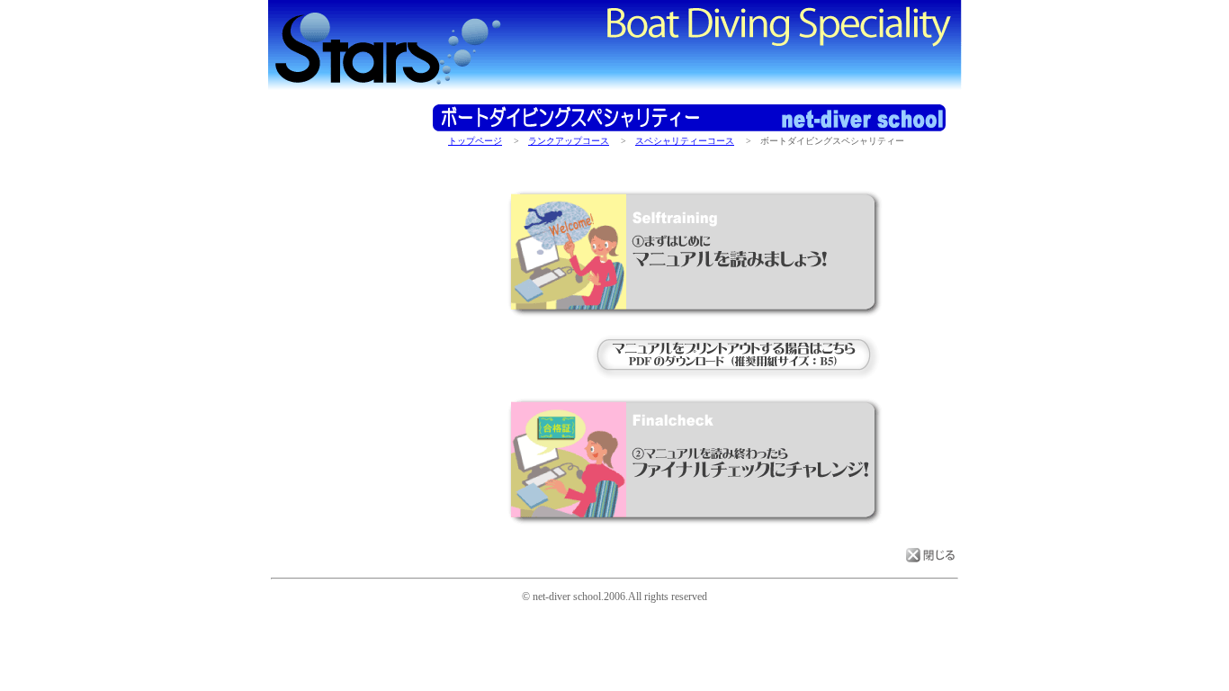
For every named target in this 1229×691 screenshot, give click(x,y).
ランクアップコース (568, 141)
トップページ (475, 141)
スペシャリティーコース (684, 141)
